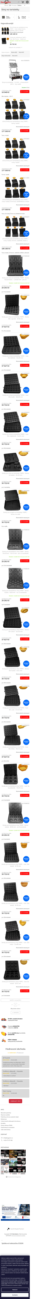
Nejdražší (21, 52)
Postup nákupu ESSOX (6, 1125)
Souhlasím (15, 1295)
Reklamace (4, 1119)
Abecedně (14, 55)
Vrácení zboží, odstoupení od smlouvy (10, 1121)
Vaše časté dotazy (5, 1129)
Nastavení (14, 1289)
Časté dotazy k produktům (7, 1127)
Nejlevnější (14, 52)
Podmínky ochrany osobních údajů (10, 1117)
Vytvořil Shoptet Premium (17, 1229)
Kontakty (3, 1123)
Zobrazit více (15, 1101)
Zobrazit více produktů (15, 47)
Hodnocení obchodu (15, 1049)
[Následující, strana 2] (15, 1004)
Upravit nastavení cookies (18, 1235)
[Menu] (27, 2)
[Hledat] (18, 2)
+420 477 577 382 (8, 1140)
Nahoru (16, 1012)
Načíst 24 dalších (15, 1000)
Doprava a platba (5, 1115)
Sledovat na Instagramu (14, 1177)
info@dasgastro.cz (8, 1138)
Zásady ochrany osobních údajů (8, 1281)
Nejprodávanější (6, 55)
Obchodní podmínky (6, 1112)
